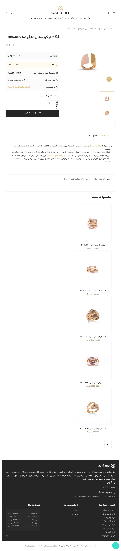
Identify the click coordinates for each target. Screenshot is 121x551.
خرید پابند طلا (110, 532)
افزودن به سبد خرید (32, 113)
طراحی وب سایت (50, 546)
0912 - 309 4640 (79, 497)
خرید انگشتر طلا (109, 510)
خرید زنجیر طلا (109, 517)
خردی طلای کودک (108, 536)
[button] (111, 78)
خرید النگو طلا (109, 521)
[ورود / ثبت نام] (11, 13)
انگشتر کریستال (95, 146)
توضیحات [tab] (105, 135)
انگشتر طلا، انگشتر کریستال (18, 87)
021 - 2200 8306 (94, 497)
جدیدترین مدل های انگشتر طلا (58, 155)
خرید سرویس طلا (108, 525)
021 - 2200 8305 (109, 497)
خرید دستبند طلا (108, 528)
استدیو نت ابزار (30, 546)
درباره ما (75, 514)
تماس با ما (74, 510)
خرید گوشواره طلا (108, 514)
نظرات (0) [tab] (93, 135)
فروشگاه (98, 29)
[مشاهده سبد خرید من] (7, 13)
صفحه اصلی (109, 29)
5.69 (52, 65)
